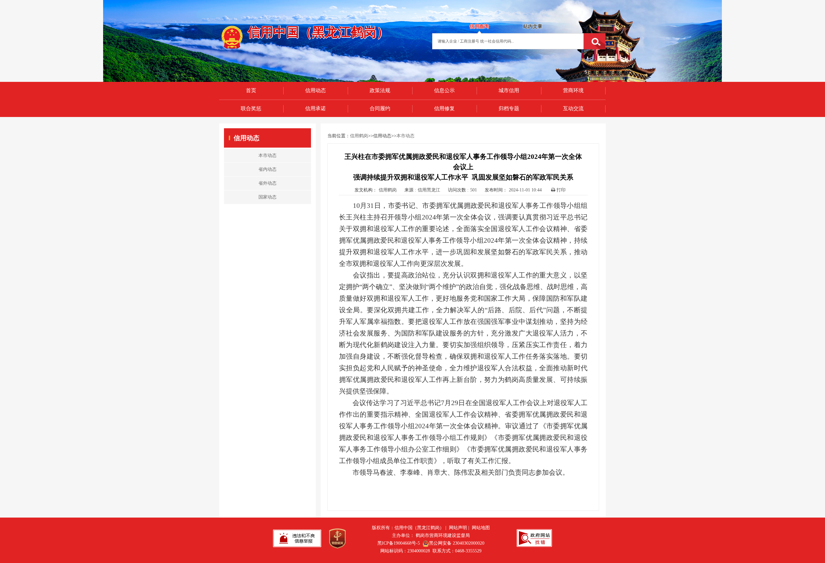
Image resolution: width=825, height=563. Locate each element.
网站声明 (458, 527)
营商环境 (573, 90)
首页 (251, 90)
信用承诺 (315, 108)
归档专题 (509, 108)
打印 (560, 190)
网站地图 (481, 527)
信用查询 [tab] (479, 26)
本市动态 (405, 135)
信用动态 (315, 90)
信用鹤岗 (359, 135)
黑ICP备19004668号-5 (398, 543)
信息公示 (444, 90)
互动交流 (573, 108)
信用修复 (444, 108)
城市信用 (509, 90)
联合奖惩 (251, 108)
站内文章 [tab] (532, 26)
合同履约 (380, 108)
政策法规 (380, 90)
